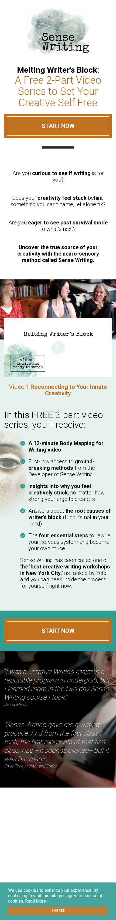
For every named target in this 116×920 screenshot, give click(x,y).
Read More (35, 901)
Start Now (58, 126)
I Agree (58, 910)
